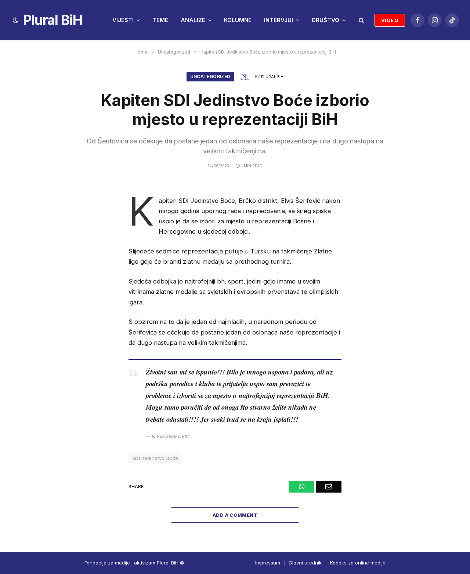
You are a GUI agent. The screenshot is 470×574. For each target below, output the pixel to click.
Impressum (267, 563)
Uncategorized (210, 76)
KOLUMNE (238, 20)
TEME (160, 20)
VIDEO (389, 20)
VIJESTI (123, 20)
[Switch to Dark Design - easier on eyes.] (15, 20)
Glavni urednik (305, 563)
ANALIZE (193, 20)
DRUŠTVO (325, 20)
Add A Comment (235, 515)
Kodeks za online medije (358, 563)
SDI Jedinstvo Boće (155, 458)
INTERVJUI (278, 20)
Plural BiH (272, 76)
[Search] (360, 20)
